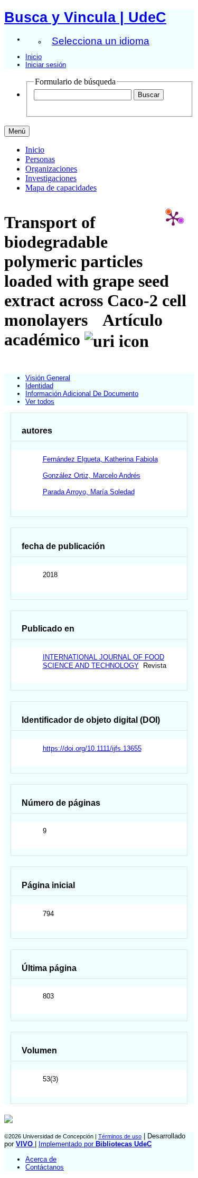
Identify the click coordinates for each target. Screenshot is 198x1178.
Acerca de (40, 1159)
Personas (40, 159)
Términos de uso (120, 1136)
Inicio (33, 57)
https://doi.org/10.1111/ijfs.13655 (92, 748)
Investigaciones (51, 178)
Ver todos (39, 402)
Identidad (39, 386)
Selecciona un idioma (100, 40)
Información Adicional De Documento (81, 394)
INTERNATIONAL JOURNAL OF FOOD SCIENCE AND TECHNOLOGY (103, 661)
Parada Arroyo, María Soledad (89, 492)
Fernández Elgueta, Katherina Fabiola (100, 459)
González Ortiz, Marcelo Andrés (91, 475)
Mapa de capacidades (61, 187)
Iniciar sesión (45, 65)
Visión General (47, 378)
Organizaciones (51, 168)
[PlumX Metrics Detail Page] (173, 218)
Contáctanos (44, 1167)
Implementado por (95, 1144)
